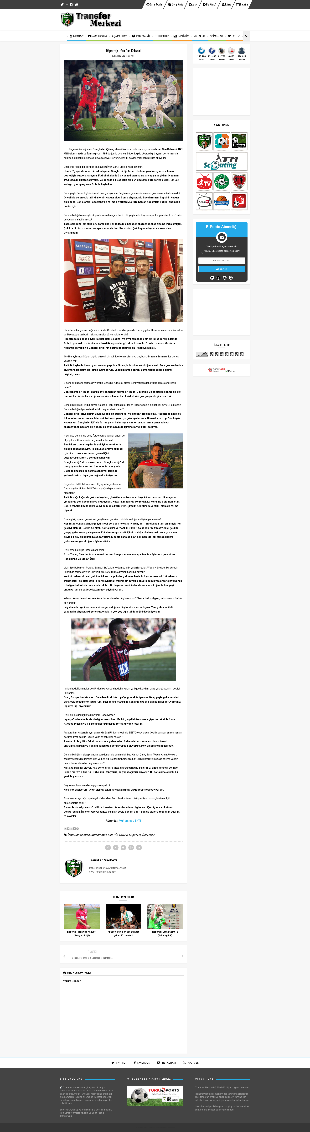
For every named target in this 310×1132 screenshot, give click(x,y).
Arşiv (194, 4)
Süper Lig (135, 835)
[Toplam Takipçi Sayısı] (242, 54)
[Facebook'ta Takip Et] (218, 277)
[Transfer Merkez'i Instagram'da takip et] (221, 54)
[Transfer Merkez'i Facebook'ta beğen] (212, 54)
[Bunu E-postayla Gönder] (65, 828)
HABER (200, 35)
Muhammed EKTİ (130, 820)
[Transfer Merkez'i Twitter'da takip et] (201, 54)
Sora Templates (149, 1127)
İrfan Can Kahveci (78, 835)
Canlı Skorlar (156, 4)
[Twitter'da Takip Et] (212, 277)
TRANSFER (163, 35)
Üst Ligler (148, 835)
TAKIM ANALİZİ (142, 35)
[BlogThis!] (68, 828)
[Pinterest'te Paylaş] (77, 828)
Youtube (193, 1062)
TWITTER (235, 35)
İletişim (244, 4)
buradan (99, 1112)
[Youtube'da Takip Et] (224, 277)
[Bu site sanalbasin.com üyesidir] (216, 371)
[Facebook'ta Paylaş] (74, 828)
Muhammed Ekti (101, 835)
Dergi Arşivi (177, 4)
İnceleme (217, 35)
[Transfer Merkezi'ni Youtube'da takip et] (231, 54)
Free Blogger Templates (166, 1127)
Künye (228, 4)
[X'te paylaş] (71, 828)
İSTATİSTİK (182, 35)
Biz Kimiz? (211, 4)
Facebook (143, 1062)
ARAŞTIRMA (120, 35)
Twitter (121, 1062)
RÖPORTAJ (77, 35)
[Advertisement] (191, 19)
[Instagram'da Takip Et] (230, 277)
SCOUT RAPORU (98, 35)
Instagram (168, 1062)
